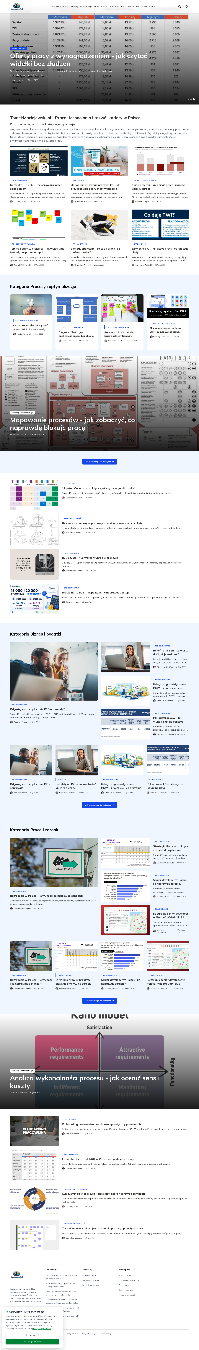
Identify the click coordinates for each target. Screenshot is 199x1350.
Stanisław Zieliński (18, 434)
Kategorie (124, 1269)
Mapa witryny (106, 1334)
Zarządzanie (133, 6)
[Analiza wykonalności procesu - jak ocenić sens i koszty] (99, 1061)
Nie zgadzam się (32, 1335)
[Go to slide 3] (194, 99)
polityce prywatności (42, 1328)
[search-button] (179, 6)
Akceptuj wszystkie (32, 1342)
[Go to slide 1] (188, 99)
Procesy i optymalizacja (81, 6)
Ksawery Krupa (16, 80)
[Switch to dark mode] (186, 6)
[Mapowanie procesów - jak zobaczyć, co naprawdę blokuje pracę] (99, 403)
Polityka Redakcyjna (89, 1334)
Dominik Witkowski (18, 1092)
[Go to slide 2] (191, 99)
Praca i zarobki (100, 6)
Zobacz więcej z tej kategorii (98, 461)
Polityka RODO (72, 1334)
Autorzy (87, 1269)
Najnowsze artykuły (60, 6)
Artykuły (51, 1269)
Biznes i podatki (148, 6)
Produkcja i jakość (118, 6)
